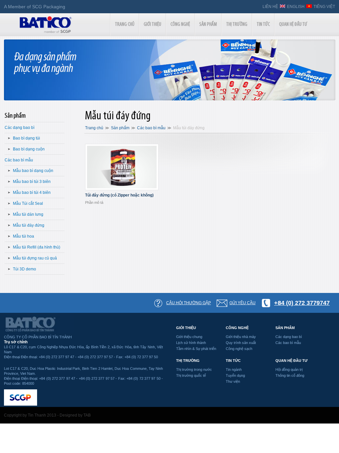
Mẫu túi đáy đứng (28, 225)
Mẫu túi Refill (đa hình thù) (36, 247)
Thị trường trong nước (194, 369)
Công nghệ (237, 328)
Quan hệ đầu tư (291, 361)
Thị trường (188, 361)
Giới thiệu (186, 328)
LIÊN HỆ (270, 6)
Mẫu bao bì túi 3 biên (32, 181)
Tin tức (233, 361)
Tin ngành (234, 369)
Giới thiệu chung (189, 337)
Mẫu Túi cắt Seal (28, 203)
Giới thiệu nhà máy (241, 337)
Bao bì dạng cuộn (29, 149)
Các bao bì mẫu (19, 160)
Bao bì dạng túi (26, 138)
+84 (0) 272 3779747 (302, 303)
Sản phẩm (15, 116)
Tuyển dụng (235, 375)
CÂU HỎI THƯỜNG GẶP (188, 303)
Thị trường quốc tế (191, 375)
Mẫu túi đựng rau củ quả (35, 258)
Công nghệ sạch (239, 349)
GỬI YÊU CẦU (242, 303)
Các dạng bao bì (19, 127)
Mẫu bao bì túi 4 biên (32, 192)
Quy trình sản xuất (241, 343)
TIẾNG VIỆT (324, 6)
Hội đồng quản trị (289, 369)
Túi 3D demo (24, 269)
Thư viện (233, 381)
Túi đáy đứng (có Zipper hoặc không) (119, 195)
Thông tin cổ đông (289, 375)
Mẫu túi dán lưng (28, 214)
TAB (87, 415)
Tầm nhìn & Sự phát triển (196, 349)
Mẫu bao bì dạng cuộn (33, 170)
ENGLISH (296, 6)
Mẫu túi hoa (23, 236)
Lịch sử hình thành (191, 343)
